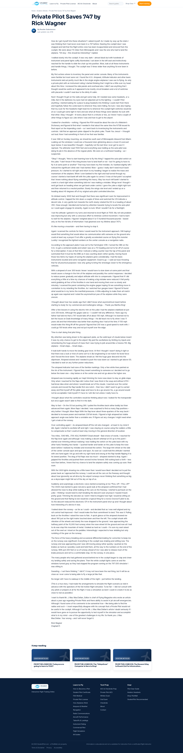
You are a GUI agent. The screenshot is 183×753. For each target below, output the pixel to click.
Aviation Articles (42, 11)
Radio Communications (81, 713)
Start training (144, 4)
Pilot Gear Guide (133, 689)
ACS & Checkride (84, 4)
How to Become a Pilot (81, 689)
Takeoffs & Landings (80, 720)
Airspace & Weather (80, 706)
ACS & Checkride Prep (108, 689)
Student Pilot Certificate (81, 692)
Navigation (77, 710)
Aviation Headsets (134, 692)
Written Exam (105, 696)
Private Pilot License (68, 4)
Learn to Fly (54, 4)
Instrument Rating (79, 724)
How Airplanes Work (80, 703)
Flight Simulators (79, 731)
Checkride (104, 703)
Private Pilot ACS (106, 692)
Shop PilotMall (132, 696)
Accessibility (58, 748)
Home (33, 11)
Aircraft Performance (80, 717)
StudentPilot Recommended (137, 699)
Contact (103, 710)
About (94, 4)
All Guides (76, 735)
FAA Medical (77, 696)
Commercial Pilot (79, 728)
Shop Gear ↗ (130, 4)
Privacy (49, 748)
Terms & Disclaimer (38, 748)
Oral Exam (104, 699)
